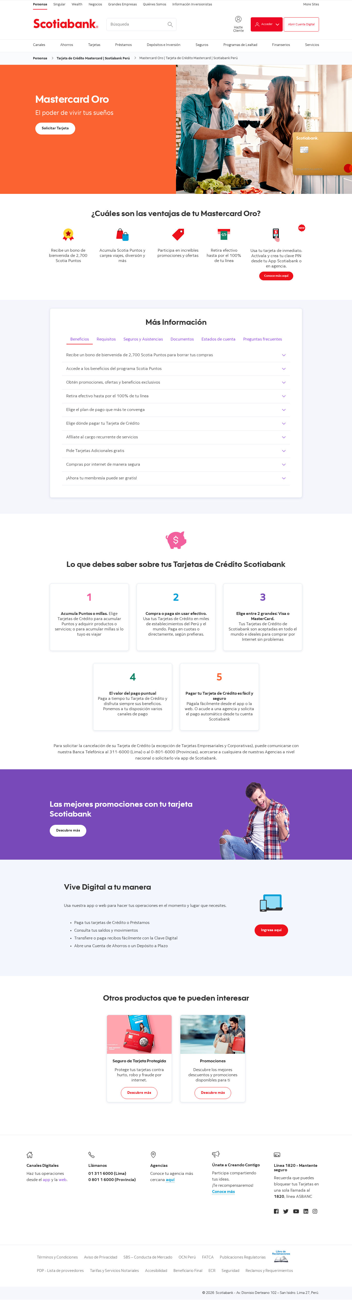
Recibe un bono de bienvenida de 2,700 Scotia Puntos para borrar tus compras (139, 355)
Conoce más (223, 1192)
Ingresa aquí (271, 930)
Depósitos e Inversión (163, 45)
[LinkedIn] (306, 1212)
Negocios (95, 4)
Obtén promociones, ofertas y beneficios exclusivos (113, 383)
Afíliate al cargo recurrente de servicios (102, 437)
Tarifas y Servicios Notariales (114, 1271)
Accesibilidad (156, 1271)
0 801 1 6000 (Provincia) (112, 1180)
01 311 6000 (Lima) (107, 1174)
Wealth (77, 4)
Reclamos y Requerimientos (269, 1271)
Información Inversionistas (192, 4)
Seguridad (230, 1271)
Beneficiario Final (187, 1271)
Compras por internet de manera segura (103, 465)
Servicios (312, 45)
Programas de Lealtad (240, 45)
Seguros (202, 45)
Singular (59, 4)
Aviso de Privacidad (100, 1258)
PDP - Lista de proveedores (60, 1271)
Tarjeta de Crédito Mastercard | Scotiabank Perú (93, 58)
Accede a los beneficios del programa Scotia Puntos (114, 369)
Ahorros (66, 45)
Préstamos (123, 45)
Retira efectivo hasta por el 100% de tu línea (107, 396)
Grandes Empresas (122, 4)
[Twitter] (286, 1212)
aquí (170, 1180)
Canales (39, 45)
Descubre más (68, 831)
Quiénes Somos (154, 4)
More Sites (311, 4)
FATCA (208, 1258)
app (46, 1180)
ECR (211, 1271)
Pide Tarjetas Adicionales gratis (95, 451)
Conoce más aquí (276, 276)
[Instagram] (315, 1212)
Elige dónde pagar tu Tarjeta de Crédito (102, 424)
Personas (40, 4)
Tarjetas (94, 45)
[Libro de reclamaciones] (281, 1262)
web (62, 1180)
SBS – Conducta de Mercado (147, 1258)
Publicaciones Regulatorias (243, 1258)
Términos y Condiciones (57, 1258)
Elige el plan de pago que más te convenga (105, 410)
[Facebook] (276, 1212)
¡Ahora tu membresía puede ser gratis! (101, 478)
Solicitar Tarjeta (55, 128)
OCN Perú (187, 1258)
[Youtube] (296, 1212)
